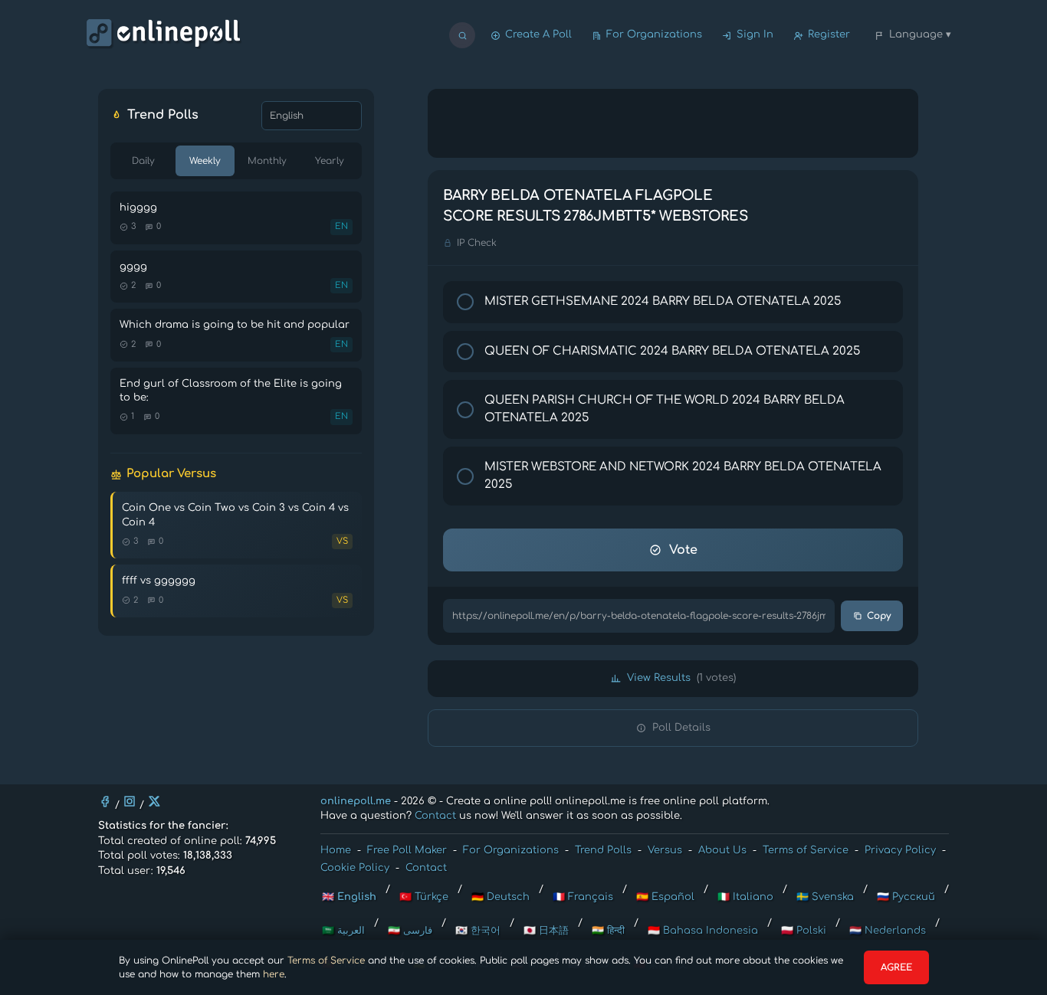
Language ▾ (920, 34)
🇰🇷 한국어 (478, 930)
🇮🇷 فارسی (410, 930)
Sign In (755, 34)
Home (335, 850)
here (273, 974)
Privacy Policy (900, 850)
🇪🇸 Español (665, 897)
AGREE (896, 967)
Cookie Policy (354, 867)
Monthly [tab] (267, 160)
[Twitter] (154, 801)
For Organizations (654, 34)
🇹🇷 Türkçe (423, 897)
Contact (435, 815)
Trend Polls (603, 850)
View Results (681, 678)
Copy (879, 615)
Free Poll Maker (407, 850)
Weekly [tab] (205, 160)
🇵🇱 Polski (803, 930)
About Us (722, 850)
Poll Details (681, 727)
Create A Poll (538, 34)
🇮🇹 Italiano (745, 897)
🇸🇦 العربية (343, 930)
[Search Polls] (462, 35)
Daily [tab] (143, 160)
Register (829, 34)
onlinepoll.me (355, 801)
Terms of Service (326, 960)
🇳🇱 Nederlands (887, 930)
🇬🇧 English (349, 897)
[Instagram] (129, 801)
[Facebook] (105, 801)
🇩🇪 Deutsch (500, 897)
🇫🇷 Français (583, 897)
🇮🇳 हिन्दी (608, 930)
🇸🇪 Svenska (825, 897)
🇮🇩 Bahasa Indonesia (703, 930)
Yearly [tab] (329, 160)
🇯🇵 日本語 (546, 930)
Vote (683, 550)
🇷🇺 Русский (906, 897)
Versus (665, 850)
